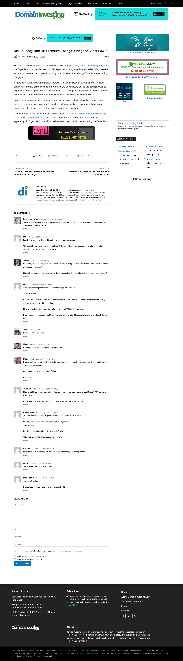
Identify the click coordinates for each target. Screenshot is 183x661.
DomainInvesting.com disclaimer (89, 653)
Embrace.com (152, 159)
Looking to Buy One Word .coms (142, 76)
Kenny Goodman (31, 219)
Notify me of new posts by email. (29, 559)
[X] (177, 3)
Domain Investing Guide (130, 123)
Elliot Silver (26, 57)
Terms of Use (41, 197)
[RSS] (171, 3)
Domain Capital (152, 146)
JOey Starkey (30, 389)
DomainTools (125, 151)
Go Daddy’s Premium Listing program (88, 65)
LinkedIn (99, 200)
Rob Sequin (28, 478)
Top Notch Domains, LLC (95, 193)
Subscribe (156, 3)
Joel (25, 329)
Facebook (90, 200)
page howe (28, 359)
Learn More (71, 605)
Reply (25, 229)
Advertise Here (126, 146)
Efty (124, 101)
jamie (26, 260)
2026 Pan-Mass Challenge (142, 52)
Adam (26, 463)
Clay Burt (28, 448)
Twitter (82, 200)
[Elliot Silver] (16, 57)
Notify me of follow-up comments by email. (33, 556)
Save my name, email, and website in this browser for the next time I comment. (49, 551)
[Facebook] (165, 3)
